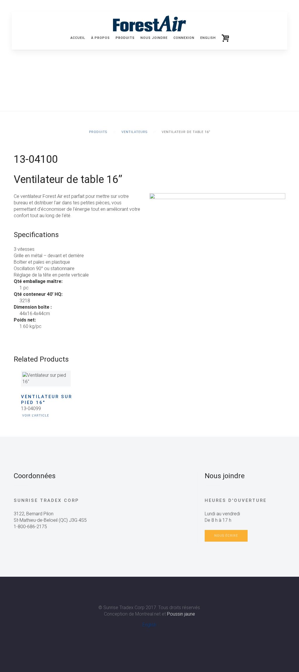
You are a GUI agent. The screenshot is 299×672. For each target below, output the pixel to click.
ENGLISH (208, 38)
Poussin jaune (181, 614)
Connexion (183, 38)
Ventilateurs (134, 132)
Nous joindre (154, 38)
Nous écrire (226, 536)
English (149, 625)
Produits (125, 38)
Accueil (77, 38)
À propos (100, 38)
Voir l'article (35, 415)
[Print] (16, 339)
